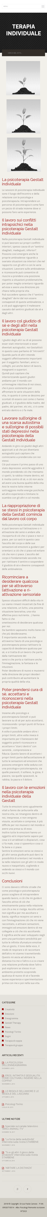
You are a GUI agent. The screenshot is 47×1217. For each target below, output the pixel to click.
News (7, 1027)
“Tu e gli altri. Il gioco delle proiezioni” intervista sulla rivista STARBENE (20, 1155)
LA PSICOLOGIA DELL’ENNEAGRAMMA (14, 1064)
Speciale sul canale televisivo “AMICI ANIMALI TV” (20, 1127)
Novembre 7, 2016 (8, 1145)
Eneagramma (11, 1018)
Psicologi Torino (13, 1031)
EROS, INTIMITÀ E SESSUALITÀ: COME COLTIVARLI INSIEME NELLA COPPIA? (21, 1078)
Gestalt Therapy (13, 1022)
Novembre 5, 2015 (8, 1084)
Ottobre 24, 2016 (8, 1161)
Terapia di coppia (13, 1040)
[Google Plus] (17, 1189)
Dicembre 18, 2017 (8, 1132)
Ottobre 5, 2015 (8, 1097)
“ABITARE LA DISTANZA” (18, 1167)
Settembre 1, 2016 (8, 1171)
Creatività (9, 1009)
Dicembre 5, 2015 (8, 1068)
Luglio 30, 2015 (7, 1107)
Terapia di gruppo (14, 1045)
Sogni (8, 1036)
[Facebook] (27, 1189)
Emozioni (9, 1013)
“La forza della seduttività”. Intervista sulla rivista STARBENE (20, 1140)
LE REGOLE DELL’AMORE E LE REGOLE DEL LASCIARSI (20, 1092)
